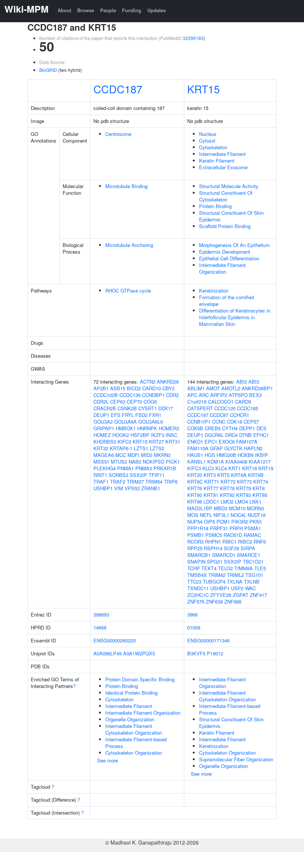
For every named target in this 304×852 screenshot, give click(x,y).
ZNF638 (214, 601)
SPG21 (214, 561)
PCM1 (223, 521)
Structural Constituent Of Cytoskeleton (225, 196)
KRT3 (210, 474)
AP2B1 (101, 388)
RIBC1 (229, 541)
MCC (120, 454)
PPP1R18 (197, 528)
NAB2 (135, 461)
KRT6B (256, 474)
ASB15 (117, 388)
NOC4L (238, 514)
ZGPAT (240, 594)
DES (262, 428)
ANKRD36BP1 (257, 388)
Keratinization (213, 290)
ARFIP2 (218, 394)
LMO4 (241, 501)
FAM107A (246, 441)
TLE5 (260, 568)
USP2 (237, 588)
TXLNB (252, 581)
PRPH (236, 528)
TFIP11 (157, 474)
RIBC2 (245, 541)
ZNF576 (195, 601)
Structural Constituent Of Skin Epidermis (231, 216)
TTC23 (194, 581)
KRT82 (227, 494)
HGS (210, 454)
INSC (171, 434)
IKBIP (261, 454)
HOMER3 (169, 428)
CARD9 (243, 401)
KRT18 (249, 468)
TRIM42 (216, 574)
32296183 (193, 38)
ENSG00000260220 (114, 640)
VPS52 (132, 488)
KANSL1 (196, 461)
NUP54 (194, 521)
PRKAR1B (164, 468)
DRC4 (231, 434)
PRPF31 (219, 528)
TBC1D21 (253, 561)
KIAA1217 (260, 461)
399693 (101, 614)
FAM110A (197, 448)
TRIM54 (153, 481)
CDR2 (172, 394)
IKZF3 (157, 434)
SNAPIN (196, 561)
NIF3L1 (221, 514)
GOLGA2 (103, 421)
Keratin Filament (216, 160)
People (108, 10)
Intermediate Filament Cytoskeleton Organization (133, 729)
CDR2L (101, 401)
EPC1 (211, 441)
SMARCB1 (199, 554)
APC (192, 394)
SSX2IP (138, 474)
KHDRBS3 (104, 441)
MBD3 (220, 508)
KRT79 (243, 488)
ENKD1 (195, 441)
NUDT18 (256, 514)
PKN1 (256, 521)
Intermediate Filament (222, 153)
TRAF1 (101, 481)
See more (107, 760)
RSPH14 (213, 548)
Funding (131, 10)
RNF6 (260, 541)
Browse (85, 10)
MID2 (146, 454)
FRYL (128, 414)
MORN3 (255, 508)
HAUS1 (195, 454)
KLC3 (208, 468)
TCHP (193, 568)
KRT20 (194, 474)
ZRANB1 (150, 488)
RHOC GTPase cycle (128, 290)
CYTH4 (230, 428)
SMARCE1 (248, 554)
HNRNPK (147, 428)
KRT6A (239, 474)
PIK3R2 (239, 521)
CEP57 (251, 421)
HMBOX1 (126, 428)
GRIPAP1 (103, 428)
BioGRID (48, 70)
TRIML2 (235, 574)
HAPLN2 (253, 448)
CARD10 (151, 388)
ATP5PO (238, 394)
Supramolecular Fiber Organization (236, 759)
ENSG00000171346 (208, 640)
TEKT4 (209, 568)
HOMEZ (102, 434)
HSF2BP (139, 434)
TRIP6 (171, 481)
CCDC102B (105, 394)
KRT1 (234, 468)
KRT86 (194, 501)
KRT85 (259, 494)
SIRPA (248, 548)
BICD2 (134, 388)
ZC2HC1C (198, 594)
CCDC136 (130, 394)
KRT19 (265, 468)
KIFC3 (124, 441)
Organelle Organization (129, 719)
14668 (99, 627)
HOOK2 (120, 434)
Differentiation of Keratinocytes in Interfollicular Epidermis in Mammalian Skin (234, 317)
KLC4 (221, 468)
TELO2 (225, 568)
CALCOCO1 (221, 401)
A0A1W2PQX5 (139, 653)
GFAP (216, 448)
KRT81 (211, 494)
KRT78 (227, 488)
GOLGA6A (125, 421)
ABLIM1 (196, 388)
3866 (192, 614)
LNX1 (255, 501)
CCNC (218, 421)
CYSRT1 (147, 408)
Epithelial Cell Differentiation (229, 258)
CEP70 (134, 401)
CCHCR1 (239, 414)
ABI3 (253, 381)
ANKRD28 (168, 381)
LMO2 (227, 501)
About (64, 10)
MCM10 (237, 508)
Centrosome (118, 133)
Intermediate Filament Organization (222, 268)
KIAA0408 (236, 461)
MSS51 (101, 461)
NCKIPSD (153, 461)
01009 (193, 627)
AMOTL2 (230, 388)
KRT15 (203, 88)
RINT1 (100, 474)
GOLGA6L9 (150, 421)
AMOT (213, 388)
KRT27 (156, 441)
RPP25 (194, 548)
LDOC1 (211, 501)
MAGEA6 (103, 454)
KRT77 (211, 488)
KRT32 (100, 448)
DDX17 (165, 408)
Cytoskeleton (213, 147)
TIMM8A (243, 568)
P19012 (215, 653)
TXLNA (234, 581)
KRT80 (194, 494)
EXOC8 (227, 441)
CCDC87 (219, 414)
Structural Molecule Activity (228, 186)
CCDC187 (117, 88)
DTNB (245, 434)
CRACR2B (104, 408)
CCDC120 (224, 408)
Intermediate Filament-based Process (135, 742)
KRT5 (223, 474)
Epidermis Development (224, 251)
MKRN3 (162, 454)
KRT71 (211, 481)
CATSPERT (200, 408)
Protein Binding (215, 206)
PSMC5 (213, 534)
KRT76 (194, 488)
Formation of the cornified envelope (226, 300)
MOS (192, 514)
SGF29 (231, 548)
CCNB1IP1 (199, 421)
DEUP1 (101, 414)
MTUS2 (119, 461)
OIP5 (209, 521)
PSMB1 (195, 534)
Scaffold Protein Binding (225, 226)
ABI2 (241, 381)
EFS (115, 414)
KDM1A (215, 461)
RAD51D (233, 534)
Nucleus (208, 133)
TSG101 (254, 574)
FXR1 (155, 414)
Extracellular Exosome (223, 167)
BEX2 (255, 394)
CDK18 (234, 421)
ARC (204, 394)
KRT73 (244, 481)
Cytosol (207, 140)
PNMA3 (143, 468)
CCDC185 (247, 408)
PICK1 (173, 461)
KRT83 (243, 494)
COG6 (150, 401)
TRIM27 (135, 481)
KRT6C (195, 481)
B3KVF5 (196, 653)
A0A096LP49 (107, 653)
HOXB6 (246, 454)
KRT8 (258, 488)
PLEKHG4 (104, 468)
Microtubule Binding (126, 186)
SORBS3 (118, 474)
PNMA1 (125, 468)
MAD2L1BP (199, 508)
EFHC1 (261, 434)
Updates (156, 10)
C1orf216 (196, 401)
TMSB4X (197, 574)
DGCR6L (214, 434)
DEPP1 (247, 428)
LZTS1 (141, 448)
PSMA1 (252, 528)
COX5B (195, 428)
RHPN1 (213, 541)
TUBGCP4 (214, 581)
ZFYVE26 (220, 594)
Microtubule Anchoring (129, 244)
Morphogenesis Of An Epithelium (234, 244)
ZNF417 (258, 594)
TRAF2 (117, 481)
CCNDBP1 (153, 394)
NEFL (206, 514)
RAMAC (252, 534)
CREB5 (213, 428)
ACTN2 (147, 381)
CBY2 (168, 388)
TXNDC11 (198, 588)
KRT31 (172, 441)
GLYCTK (233, 448)
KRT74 (260, 481)
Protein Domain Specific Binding (140, 679)
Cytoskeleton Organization (133, 752)
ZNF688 (232, 601)
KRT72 (228, 481)
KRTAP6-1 (121, 448)
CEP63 (117, 401)
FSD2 (141, 414)
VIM (118, 488)
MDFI (133, 454)
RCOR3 (195, 541)
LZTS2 (157, 448)
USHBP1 (103, 488)
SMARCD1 (223, 554)
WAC (250, 588)
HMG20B (226, 454)
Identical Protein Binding (131, 692)
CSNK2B (127, 408)
